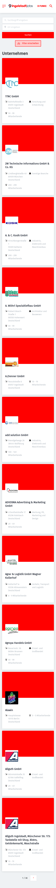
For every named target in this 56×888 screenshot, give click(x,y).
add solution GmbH (16, 435)
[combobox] (28, 20)
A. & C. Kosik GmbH (16, 235)
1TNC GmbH (12, 96)
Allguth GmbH (13, 769)
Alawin (9, 710)
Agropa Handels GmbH (18, 642)
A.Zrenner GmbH (14, 376)
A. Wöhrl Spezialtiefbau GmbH (23, 305)
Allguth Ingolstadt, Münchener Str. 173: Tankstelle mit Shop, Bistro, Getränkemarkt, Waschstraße (27, 840)
